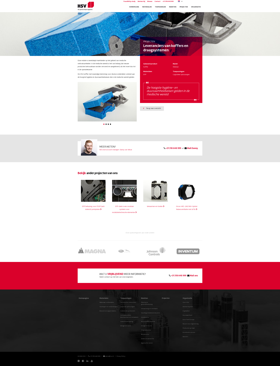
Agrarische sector (147, 343)
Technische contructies (128, 302)
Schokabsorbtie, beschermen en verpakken (129, 316)
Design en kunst (146, 326)
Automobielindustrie (148, 321)
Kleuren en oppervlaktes (108, 311)
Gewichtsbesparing (126, 321)
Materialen (147, 7)
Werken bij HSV (188, 306)
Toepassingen (160, 7)
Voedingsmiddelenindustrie (150, 313)
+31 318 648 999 (168, 1)
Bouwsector (145, 334)
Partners (185, 336)
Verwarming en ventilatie (149, 308)
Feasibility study (129, 1)
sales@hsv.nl (109, 356)
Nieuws (149, 1)
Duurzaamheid (187, 315)
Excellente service (189, 332)
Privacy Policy (121, 356)
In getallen (186, 311)
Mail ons (193, 276)
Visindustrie (145, 317)
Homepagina (134, 7)
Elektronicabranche (147, 339)
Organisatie (196, 7)
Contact (157, 1)
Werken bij (141, 1)
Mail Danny (192, 148)
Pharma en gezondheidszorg (147, 303)
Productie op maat (189, 328)
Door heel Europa (188, 319)
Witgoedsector (146, 330)
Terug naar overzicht (153, 108)
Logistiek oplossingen (127, 306)
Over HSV (186, 302)
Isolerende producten (127, 311)
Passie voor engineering (191, 324)
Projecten (184, 7)
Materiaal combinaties (107, 302)
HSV (85, 6)
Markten (172, 7)
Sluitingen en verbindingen (109, 306)
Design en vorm (125, 326)
